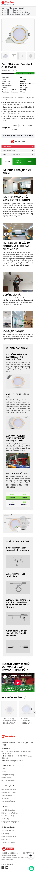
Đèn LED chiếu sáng (8, 810)
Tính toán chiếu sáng (8, 801)
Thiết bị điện (6, 819)
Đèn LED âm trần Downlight (26, 719)
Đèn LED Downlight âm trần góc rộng (16, 12)
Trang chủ (5, 8)
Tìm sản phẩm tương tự (23, 73)
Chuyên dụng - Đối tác (9, 792)
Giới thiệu (4, 769)
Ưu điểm (7, 161)
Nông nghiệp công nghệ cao (11, 822)
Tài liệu (29, 161)
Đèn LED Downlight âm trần (12, 10)
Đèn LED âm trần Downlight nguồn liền (9, 719)
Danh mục (13, 8)
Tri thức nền (5, 798)
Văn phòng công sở (8, 842)
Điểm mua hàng (7, 777)
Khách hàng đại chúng (9, 789)
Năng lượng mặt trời (8, 816)
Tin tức (4, 772)
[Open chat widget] (31, 868)
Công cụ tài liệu (7, 795)
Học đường (5, 833)
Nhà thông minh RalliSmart (10, 813)
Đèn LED (21, 8)
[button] (34, 712)
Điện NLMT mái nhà (8, 831)
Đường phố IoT (6, 839)
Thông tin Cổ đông (8, 774)
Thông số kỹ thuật (18, 161)
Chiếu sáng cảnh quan (9, 836)
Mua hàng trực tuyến (8, 780)
